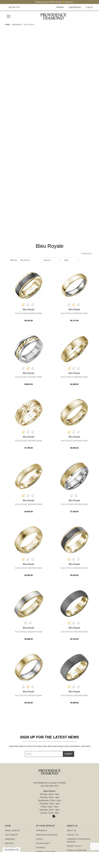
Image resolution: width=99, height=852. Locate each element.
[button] (49, 7)
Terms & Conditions (77, 850)
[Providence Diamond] (53, 16)
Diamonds (10, 839)
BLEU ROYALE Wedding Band (28, 313)
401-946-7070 (51, 786)
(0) (89, 7)
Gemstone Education (46, 835)
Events (39, 839)
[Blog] (54, 816)
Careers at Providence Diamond (78, 840)
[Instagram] (49, 816)
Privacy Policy (74, 846)
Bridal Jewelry (12, 830)
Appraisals (41, 830)
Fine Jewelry (11, 835)
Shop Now (64, 2)
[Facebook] (45, 816)
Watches (9, 843)
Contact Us (73, 835)
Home (7, 24)
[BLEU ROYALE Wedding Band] (28, 285)
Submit (68, 754)
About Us (71, 830)
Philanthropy (43, 843)
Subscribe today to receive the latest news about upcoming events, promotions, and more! (49, 746)
